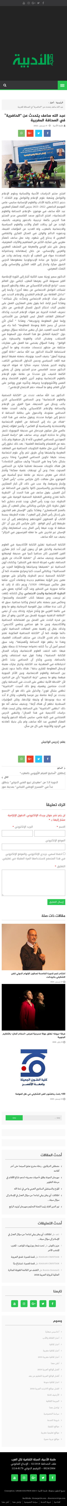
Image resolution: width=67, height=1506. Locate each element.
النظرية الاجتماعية (55, 593)
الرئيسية (59, 102)
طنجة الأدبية (58, 125)
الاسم (61, 827)
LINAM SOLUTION (23, 1491)
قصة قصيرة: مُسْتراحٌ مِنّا (24, 1263)
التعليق (60, 866)
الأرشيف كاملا (53, 1395)
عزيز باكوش (53, 1245)
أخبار (52, 102)
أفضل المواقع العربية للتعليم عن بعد (44, 1376)
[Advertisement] (33, 30)
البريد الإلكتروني (23, 827)
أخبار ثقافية (54, 1344)
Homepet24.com (39, 1498)
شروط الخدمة (53, 1420)
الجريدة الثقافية (52, 1401)
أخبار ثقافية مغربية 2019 (48, 1357)
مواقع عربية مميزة (51, 1439)
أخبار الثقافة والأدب (51, 1338)
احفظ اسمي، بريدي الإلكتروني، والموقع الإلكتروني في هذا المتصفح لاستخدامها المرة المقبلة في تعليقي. (33, 856)
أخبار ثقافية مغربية (51, 1350)
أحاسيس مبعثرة (52, 1331)
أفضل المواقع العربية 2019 (48, 1369)
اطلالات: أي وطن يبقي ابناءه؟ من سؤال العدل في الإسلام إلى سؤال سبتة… (32, 1198)
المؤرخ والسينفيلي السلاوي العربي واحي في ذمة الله (36, 1188)
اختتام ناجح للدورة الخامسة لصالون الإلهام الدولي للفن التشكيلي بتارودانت (38, 975)
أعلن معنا (55, 1363)
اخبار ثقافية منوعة (51, 1382)
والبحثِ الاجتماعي (34, 593)
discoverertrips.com (56, 1498)
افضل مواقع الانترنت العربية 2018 (44, 1388)
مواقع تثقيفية (53, 1426)
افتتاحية (57, 1502)
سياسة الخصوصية (51, 1413)
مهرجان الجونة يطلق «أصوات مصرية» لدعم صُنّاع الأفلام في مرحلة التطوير (32, 1180)
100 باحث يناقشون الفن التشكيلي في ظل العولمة (40, 1094)
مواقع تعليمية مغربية (50, 1432)
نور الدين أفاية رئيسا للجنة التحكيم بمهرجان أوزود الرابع (34, 1206)
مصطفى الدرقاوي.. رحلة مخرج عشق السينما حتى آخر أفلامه (34, 1168)
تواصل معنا (54, 1407)
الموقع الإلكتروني (55, 840)
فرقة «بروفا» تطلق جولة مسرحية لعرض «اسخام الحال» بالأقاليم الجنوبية (34, 1035)
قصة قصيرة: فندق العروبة (23, 1257)
